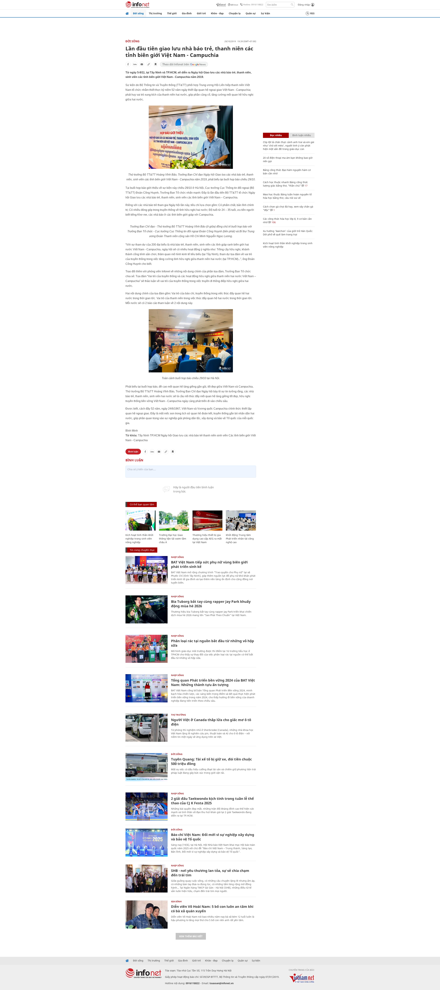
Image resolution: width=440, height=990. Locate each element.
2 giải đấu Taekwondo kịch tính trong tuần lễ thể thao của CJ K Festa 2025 (212, 800)
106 (273, 222)
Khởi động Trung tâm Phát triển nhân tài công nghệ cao (240, 538)
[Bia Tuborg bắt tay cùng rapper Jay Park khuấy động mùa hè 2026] (146, 609)
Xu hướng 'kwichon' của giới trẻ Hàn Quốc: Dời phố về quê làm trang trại (288, 232)
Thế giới (172, 13)
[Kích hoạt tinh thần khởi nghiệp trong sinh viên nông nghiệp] (140, 520)
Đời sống (138, 13)
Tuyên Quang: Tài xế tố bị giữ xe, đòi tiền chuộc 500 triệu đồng (211, 761)
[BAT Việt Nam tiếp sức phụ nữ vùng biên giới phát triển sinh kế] (146, 570)
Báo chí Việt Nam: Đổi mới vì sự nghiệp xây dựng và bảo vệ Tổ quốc (212, 836)
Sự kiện (265, 13)
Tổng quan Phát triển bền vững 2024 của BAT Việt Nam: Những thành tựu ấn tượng (213, 682)
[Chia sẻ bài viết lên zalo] (135, 64)
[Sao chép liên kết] (148, 64)
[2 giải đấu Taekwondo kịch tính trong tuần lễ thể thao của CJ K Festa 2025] (146, 806)
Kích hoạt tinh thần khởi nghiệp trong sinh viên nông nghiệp (139, 538)
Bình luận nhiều (301, 135)
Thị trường (155, 13)
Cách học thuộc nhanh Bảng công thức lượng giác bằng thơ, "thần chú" (285, 184)
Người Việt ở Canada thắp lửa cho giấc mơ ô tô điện (211, 722)
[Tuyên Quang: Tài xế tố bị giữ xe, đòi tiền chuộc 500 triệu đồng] (146, 767)
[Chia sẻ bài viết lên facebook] (128, 64)
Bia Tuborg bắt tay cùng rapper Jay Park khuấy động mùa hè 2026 (211, 603)
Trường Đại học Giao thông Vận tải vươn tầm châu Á (172, 538)
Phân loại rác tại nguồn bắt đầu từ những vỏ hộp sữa (212, 643)
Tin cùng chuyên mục (142, 550)
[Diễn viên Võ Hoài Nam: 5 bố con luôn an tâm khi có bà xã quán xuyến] (146, 914)
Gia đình (187, 13)
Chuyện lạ (234, 13)
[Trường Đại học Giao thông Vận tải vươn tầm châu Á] (174, 520)
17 (305, 185)
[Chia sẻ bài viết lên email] (141, 64)
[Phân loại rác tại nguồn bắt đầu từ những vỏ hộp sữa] (146, 649)
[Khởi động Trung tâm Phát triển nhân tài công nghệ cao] (241, 520)
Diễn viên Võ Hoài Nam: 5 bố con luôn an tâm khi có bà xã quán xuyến (212, 908)
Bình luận (133, 451)
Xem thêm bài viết (190, 936)
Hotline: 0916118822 (253, 4)
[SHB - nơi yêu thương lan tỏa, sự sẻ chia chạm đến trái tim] (146, 878)
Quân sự (251, 13)
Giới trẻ (201, 13)
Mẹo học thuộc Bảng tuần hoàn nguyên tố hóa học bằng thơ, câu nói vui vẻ (287, 196)
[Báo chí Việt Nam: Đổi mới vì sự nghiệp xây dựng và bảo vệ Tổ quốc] (146, 843)
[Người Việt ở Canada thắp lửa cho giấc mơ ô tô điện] (146, 728)
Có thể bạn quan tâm (142, 504)
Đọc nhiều (276, 135)
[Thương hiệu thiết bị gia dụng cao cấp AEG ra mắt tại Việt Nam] (207, 520)
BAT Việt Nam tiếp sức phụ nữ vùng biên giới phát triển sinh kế (209, 564)
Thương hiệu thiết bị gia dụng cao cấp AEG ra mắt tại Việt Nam (207, 538)
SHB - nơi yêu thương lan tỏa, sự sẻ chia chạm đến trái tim (210, 872)
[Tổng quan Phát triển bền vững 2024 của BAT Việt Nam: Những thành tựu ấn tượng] (146, 688)
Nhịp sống (177, 557)
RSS (312, 13)
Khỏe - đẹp (217, 13)
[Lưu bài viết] (155, 64)
